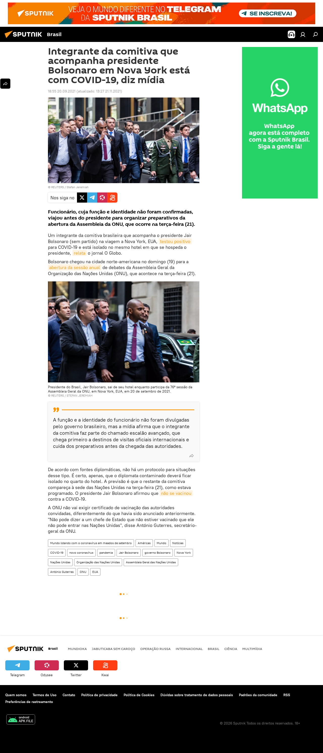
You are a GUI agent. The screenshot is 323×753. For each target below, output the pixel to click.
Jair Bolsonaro (129, 552)
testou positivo (175, 241)
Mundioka (77, 648)
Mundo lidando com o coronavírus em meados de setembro (91, 543)
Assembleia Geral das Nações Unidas (151, 562)
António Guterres (62, 572)
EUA (95, 572)
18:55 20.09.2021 (61, 91)
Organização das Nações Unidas (98, 562)
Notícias (177, 543)
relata (79, 253)
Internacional (189, 648)
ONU (83, 572)
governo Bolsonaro (158, 552)
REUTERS (57, 187)
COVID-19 (56, 552)
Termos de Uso (45, 695)
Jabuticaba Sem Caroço (113, 648)
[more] (191, 456)
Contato (69, 695)
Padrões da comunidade (258, 695)
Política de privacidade (99, 695)
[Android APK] (21, 720)
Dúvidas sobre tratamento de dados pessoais (196, 695)
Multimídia (252, 648)
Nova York (184, 552)
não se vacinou (176, 493)
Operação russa (155, 648)
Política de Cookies (139, 695)
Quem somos (15, 695)
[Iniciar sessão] (303, 34)
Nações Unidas (60, 562)
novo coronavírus (81, 552)
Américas (144, 543)
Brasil (213, 648)
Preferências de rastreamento (29, 701)
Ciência (230, 648)
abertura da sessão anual (74, 267)
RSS (286, 695)
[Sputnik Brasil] (25, 38)
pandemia (106, 552)
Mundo (161, 543)
